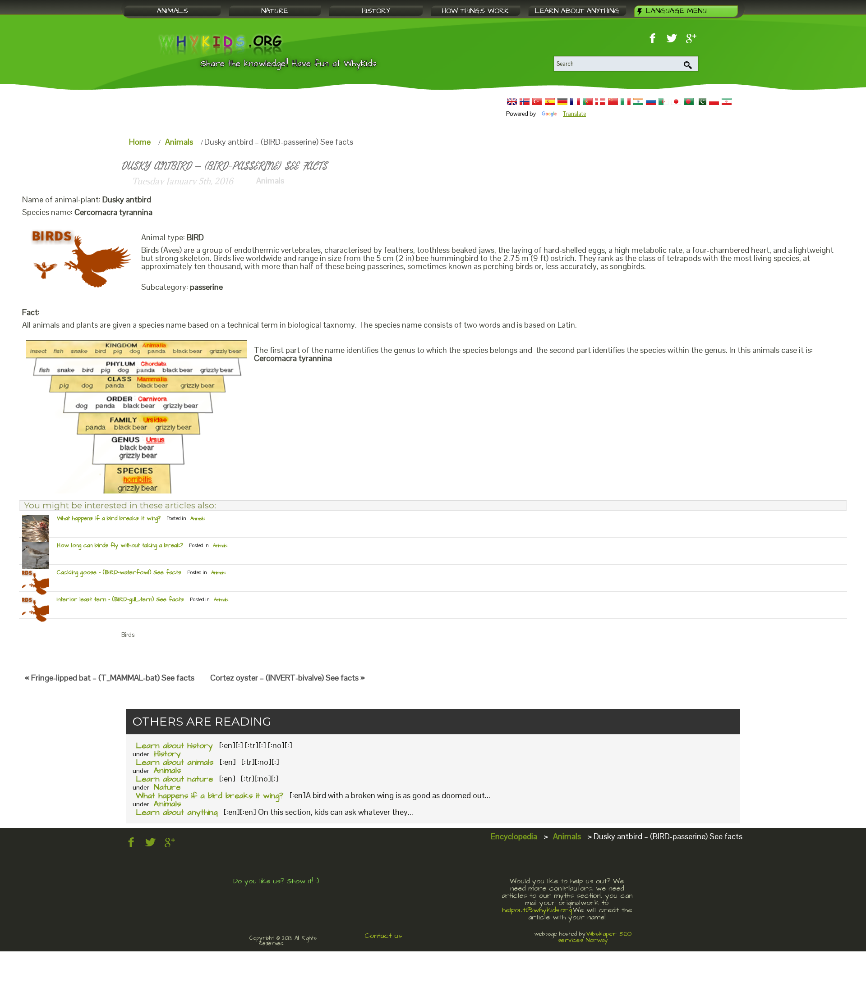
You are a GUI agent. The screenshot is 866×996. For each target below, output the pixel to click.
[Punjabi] (701, 101)
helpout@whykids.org (537, 910)
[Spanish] (550, 101)
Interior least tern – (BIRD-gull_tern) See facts (120, 599)
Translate (574, 114)
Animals (179, 142)
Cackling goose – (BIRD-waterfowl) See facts (119, 572)
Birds (127, 635)
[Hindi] (638, 101)
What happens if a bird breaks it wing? (109, 518)
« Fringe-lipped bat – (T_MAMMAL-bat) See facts (109, 677)
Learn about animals (174, 762)
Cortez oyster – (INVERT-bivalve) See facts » (287, 677)
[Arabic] (663, 101)
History (167, 753)
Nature (167, 787)
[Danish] (600, 101)
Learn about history (174, 745)
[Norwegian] (525, 101)
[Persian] (727, 101)
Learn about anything (176, 812)
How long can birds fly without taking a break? (120, 545)
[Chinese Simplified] (613, 101)
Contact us (383, 936)
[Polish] (714, 101)
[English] (512, 101)
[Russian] (651, 101)
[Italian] (626, 101)
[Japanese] (676, 101)
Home (140, 142)
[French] (575, 101)
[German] (562, 101)
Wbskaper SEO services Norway (595, 937)
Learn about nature (174, 779)
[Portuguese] (588, 101)
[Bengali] (689, 101)
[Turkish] (537, 101)
